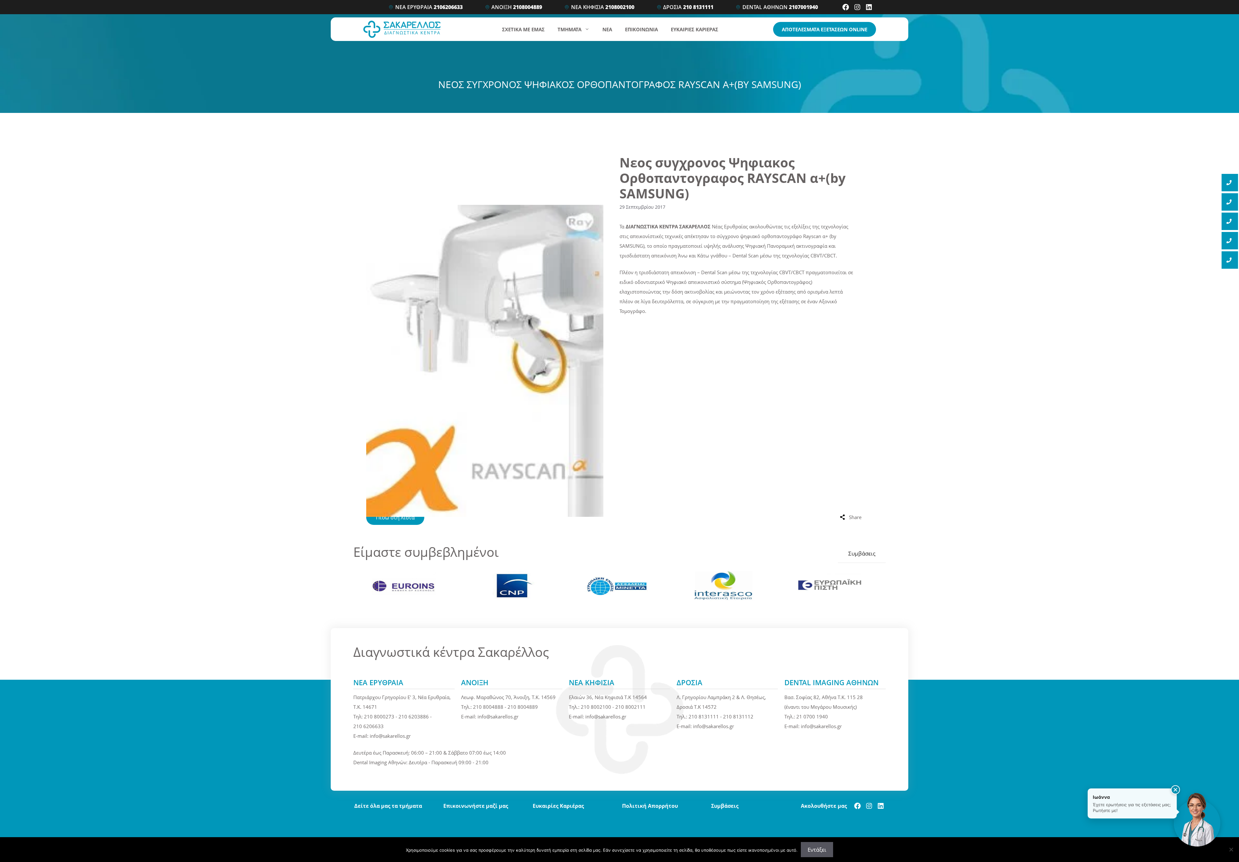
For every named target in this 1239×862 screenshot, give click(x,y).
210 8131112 (738, 716)
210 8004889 (523, 707)
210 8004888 (488, 707)
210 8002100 (596, 707)
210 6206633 (368, 726)
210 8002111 (630, 707)
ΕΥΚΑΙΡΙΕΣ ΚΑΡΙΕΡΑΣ (694, 29)
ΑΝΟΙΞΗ (516, 7)
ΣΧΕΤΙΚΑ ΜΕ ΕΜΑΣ (523, 29)
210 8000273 (379, 716)
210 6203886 (413, 716)
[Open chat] (1197, 820)
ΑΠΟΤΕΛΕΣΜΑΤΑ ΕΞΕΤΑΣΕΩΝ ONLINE (824, 29)
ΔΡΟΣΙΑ (688, 7)
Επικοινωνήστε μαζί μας (475, 806)
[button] (1175, 789)
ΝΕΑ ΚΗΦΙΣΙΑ (602, 7)
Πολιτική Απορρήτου (650, 806)
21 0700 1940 (812, 716)
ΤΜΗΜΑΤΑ (569, 29)
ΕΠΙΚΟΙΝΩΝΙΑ (641, 29)
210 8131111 (704, 716)
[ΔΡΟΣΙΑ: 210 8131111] (1229, 241)
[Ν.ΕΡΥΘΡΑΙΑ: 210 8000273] (1229, 182)
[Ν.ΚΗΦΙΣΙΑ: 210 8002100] (1229, 221)
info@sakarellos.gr (390, 736)
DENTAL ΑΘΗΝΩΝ (780, 7)
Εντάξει (817, 849)
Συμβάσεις (861, 553)
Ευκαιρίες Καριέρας (558, 806)
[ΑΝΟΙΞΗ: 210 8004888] (1229, 202)
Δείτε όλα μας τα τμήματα (388, 806)
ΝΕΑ (607, 29)
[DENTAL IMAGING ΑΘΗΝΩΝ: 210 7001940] (1229, 260)
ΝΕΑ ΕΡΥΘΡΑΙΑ (429, 7)
